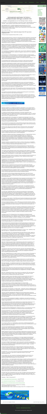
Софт (26, 2)
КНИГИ (13, 405)
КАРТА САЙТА (33, 405)
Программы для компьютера (25, 405)
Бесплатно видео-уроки (9, 402)
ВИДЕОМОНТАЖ (17, 405)
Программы (40, 12)
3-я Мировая (40, 13)
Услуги (37, 2)
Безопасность (31, 2)
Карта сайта (43, 2)
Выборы (39, 10)
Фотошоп (21, 2)
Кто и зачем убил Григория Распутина (8, 380)
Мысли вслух (40, 14)
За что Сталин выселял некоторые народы (9, 379)
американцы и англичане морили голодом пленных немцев (14, 382)
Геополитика (40, 9)
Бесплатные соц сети (39, 402)
